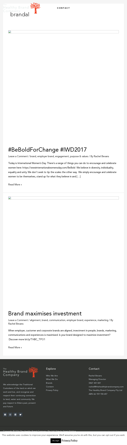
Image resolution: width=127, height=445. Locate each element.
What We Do (52, 379)
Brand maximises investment (45, 314)
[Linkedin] (15, 415)
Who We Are (52, 376)
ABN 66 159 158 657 (98, 394)
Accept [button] (55, 441)
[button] (63, 8)
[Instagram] (10, 415)
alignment (35, 320)
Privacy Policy (52, 390)
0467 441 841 (95, 383)
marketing (103, 320)
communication (57, 320)
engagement (62, 156)
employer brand (45, 156)
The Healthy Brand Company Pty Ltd (105, 390)
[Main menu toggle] (120, 8)
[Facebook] (5, 415)
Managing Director (97, 379)
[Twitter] (20, 415)
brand (33, 156)
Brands (49, 383)
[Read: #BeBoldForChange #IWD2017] (63, 86)
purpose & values (79, 156)
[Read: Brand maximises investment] (63, 251)
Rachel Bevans (95, 376)
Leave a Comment (18, 156)
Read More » (15, 184)
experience (90, 320)
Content (50, 387)
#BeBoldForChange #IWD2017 (47, 150)
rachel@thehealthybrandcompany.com (106, 387)
